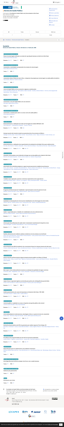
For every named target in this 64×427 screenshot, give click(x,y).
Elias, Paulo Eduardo (20, 304)
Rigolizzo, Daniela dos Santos (28, 259)
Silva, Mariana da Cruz (24, 350)
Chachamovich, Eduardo (17, 125)
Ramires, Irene (7, 259)
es (11, 137)
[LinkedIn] (15, 404)
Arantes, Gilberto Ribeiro (38, 90)
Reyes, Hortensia (41, 134)
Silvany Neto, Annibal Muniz (49, 168)
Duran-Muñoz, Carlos (31, 134)
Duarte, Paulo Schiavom (21, 282)
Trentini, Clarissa (28, 125)
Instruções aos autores (53, 21)
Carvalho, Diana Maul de (18, 224)
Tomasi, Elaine (43, 180)
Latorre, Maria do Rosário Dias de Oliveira (26, 213)
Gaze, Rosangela (7, 224)
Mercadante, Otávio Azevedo (24, 90)
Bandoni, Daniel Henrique (10, 191)
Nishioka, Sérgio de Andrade (16, 315)
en (9, 60)
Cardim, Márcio (24, 293)
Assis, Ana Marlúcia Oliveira (24, 248)
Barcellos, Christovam (9, 326)
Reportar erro (62, 155)
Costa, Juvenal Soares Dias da (39, 235)
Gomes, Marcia (7, 339)
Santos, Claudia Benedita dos (39, 202)
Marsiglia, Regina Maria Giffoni (11, 103)
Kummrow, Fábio (7, 271)
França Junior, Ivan (27, 202)
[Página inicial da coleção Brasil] (7, 401)
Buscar (37, 32)
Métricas (53, 32)
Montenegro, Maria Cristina (49, 350)
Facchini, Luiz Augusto (21, 180)
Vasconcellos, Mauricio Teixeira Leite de (13, 79)
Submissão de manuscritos (53, 9)
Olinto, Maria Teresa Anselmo (24, 235)
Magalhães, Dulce (16, 271)
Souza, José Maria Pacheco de (10, 90)
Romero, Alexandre (19, 145)
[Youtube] (18, 404)
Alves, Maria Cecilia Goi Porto (10, 68)
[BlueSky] (12, 404)
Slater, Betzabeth (52, 145)
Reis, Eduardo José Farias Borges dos (19, 169)
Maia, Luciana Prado (16, 259)
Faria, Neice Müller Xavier (10, 180)
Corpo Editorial (53, 18)
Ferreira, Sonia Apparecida (51, 90)
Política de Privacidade (53, 424)
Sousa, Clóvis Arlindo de (9, 282)
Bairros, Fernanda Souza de (52, 235)
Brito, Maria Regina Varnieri (48, 326)
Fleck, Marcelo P (7, 125)
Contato (51, 25)
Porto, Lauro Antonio (8, 168)
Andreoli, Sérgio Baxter (35, 156)
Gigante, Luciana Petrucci (17, 339)
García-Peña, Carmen (20, 134)
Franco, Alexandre (25, 271)
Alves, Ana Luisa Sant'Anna (10, 235)
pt (11, 60)
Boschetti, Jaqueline (35, 339)
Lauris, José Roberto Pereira (42, 259)
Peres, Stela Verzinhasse (30, 145)
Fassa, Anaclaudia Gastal (33, 180)
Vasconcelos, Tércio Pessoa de (11, 92)
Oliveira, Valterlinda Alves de (10, 248)
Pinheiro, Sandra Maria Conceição (40, 248)
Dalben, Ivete (16, 293)
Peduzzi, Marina (7, 202)
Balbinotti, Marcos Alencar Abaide (12, 237)
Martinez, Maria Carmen (9, 213)
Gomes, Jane (27, 339)
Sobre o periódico (54, 13)
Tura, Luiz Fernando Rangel (30, 224)
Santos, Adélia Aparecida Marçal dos (32, 315)
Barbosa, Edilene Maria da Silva (11, 350)
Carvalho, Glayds (44, 339)
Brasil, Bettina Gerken (21, 191)
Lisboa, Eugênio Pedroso (35, 326)
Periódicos (8, 39)
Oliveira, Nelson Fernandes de (35, 168)
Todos (22, 32)
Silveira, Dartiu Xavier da (24, 156)
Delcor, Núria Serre (33, 169)
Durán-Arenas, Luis (50, 134)
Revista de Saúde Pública (18, 39)
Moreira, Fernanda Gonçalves (10, 156)
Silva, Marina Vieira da (42, 145)
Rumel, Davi (6, 315)
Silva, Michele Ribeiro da (36, 350)
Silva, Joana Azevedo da (9, 114)
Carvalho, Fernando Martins (20, 168)
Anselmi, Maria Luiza (17, 202)
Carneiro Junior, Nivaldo (9, 304)
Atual (50, 35)
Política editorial (54, 15)
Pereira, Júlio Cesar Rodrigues (34, 282)
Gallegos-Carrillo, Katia (9, 134)
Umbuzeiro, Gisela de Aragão (37, 271)
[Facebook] (16, 404)
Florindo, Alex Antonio (9, 145)
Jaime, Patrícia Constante (34, 191)
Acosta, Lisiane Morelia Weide (21, 326)
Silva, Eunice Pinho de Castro (10, 57)
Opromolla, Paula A (8, 293)
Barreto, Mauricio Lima (53, 248)
